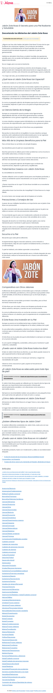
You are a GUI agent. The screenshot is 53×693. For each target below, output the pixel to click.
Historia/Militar (7, 597)
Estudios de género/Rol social (12, 584)
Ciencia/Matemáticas (9, 528)
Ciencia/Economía (8, 515)
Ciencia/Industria (8, 523)
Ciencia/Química (8, 536)
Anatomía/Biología (8, 488)
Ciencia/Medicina (8, 531)
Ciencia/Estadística (9, 518)
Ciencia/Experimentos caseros (13, 520)
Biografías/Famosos (9, 496)
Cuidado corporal (8, 542)
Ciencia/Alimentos (8, 502)
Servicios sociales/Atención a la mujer (15, 672)
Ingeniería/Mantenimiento (11, 600)
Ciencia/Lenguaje (8, 526)
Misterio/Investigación (10, 613)
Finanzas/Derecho (8, 587)
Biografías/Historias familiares (12, 499)
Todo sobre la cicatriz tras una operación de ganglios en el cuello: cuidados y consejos (25, 476)
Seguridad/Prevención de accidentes (15, 669)
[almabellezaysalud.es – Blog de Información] (10, 3)
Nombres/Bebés (8, 635)
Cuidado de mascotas (10, 544)
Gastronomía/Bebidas (10, 592)
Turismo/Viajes (7, 685)
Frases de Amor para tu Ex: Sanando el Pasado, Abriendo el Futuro (27, 462)
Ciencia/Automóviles (9, 510)
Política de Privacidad (18, 691)
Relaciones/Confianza (9, 645)
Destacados (6, 563)
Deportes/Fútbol (8, 558)
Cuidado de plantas (9, 550)
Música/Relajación (8, 632)
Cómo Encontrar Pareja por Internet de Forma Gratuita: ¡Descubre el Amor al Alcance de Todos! (26, 481)
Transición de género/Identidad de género (17, 682)
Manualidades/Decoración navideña (15, 611)
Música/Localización (9, 629)
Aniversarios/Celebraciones (12, 491)
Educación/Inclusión (9, 566)
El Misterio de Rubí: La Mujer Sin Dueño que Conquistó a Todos (18, 478)
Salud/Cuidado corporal (10, 658)
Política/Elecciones (8, 637)
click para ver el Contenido (31, 39)
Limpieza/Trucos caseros (10, 603)
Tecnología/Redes (8, 680)
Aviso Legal (29, 691)
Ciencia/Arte (6, 507)
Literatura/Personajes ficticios (12, 608)
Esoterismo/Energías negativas (13, 573)
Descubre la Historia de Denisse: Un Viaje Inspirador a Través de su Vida (21, 474)
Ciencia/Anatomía (8, 504)
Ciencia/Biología (8, 512)
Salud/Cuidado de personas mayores (15, 661)
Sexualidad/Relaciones (10, 674)
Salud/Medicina (7, 666)
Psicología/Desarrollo (9, 640)
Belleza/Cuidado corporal (11, 494)
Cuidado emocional (9, 552)
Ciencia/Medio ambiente (11, 534)
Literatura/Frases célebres (11, 605)
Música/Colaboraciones (10, 624)
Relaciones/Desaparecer (11, 650)
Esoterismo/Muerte (9, 576)
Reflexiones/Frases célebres (12, 643)
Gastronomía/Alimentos (10, 589)
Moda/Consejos (7, 621)
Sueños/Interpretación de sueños (14, 677)
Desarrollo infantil (8, 560)
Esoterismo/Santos (8, 581)
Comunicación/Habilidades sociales (14, 539)
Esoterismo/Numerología (11, 579)
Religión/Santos (7, 653)
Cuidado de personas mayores (13, 547)
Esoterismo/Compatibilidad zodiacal (15, 571)
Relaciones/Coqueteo (9, 648)
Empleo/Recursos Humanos (12, 568)
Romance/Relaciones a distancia (13, 656)
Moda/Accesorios (8, 616)
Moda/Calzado (7, 619)
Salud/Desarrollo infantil (10, 664)
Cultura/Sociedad (8, 555)
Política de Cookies (40, 691)
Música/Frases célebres (10, 627)
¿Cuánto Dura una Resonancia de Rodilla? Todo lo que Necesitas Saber (21, 472)
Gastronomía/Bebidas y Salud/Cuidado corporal (19, 595)
